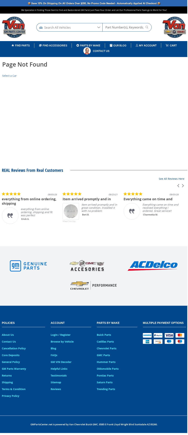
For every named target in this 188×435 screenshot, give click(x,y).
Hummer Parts (106, 362)
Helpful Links (59, 368)
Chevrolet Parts (106, 348)
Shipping (7, 382)
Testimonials (59, 375)
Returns (7, 375)
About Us (8, 335)
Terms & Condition (14, 389)
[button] (178, 185)
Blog (53, 348)
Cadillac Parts (105, 341)
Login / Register (60, 335)
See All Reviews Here (171, 178)
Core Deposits (10, 355)
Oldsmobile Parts (108, 368)
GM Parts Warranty (14, 368)
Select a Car (9, 75)
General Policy (11, 362)
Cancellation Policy (14, 348)
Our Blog (119, 45)
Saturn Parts (105, 382)
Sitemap (56, 382)
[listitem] (29, 208)
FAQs (54, 355)
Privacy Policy (10, 396)
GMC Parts (103, 355)
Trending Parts (106, 389)
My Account (147, 45)
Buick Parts (104, 335)
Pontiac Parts (105, 375)
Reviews (56, 389)
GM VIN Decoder (61, 362)
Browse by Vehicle (62, 341)
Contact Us (101, 50)
